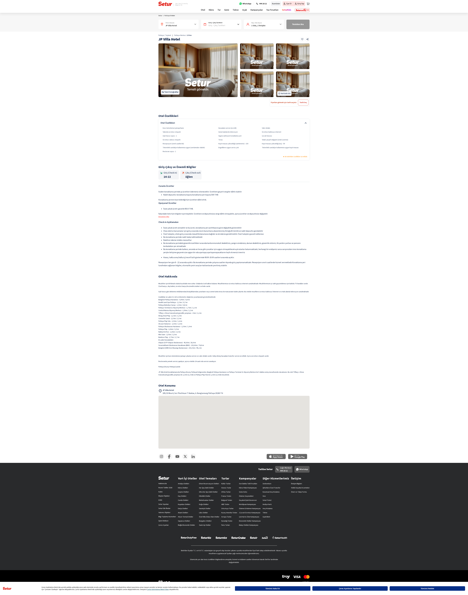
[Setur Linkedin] (194, 459)
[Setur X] (186, 459)
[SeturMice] (221, 537)
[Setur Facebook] (170, 459)
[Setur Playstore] (299, 458)
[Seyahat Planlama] (307, 3)
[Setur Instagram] (162, 459)
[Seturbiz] (206, 537)
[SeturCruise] (238, 537)
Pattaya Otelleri (170, 16)
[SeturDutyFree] (189, 537)
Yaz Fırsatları (272, 9)
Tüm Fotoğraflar (171, 92)
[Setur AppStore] (277, 458)
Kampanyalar (257, 9)
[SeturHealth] (279, 537)
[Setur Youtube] (178, 459)
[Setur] (165, 4)
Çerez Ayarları (163, 525)
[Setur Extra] (302, 10)
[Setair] (253, 537)
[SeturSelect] (265, 537)
